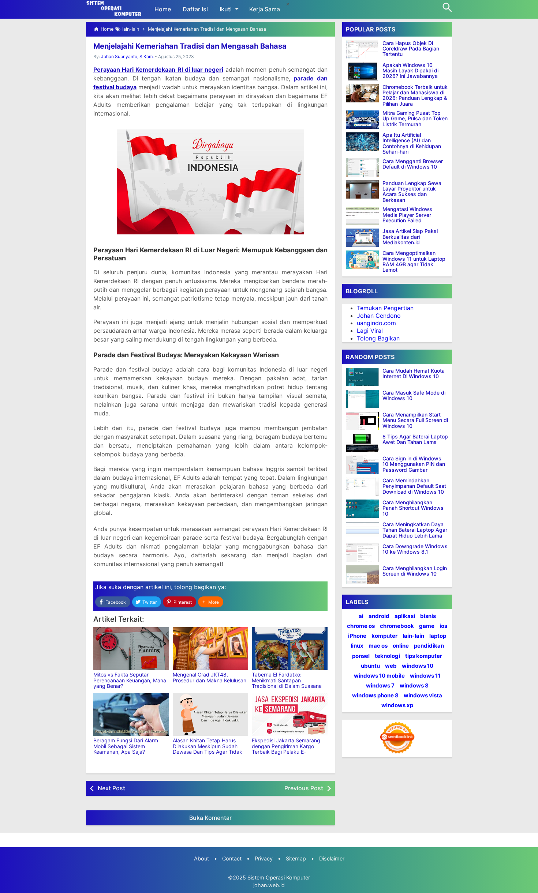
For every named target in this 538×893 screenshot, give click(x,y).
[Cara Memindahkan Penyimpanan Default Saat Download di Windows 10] (364, 487)
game (426, 625)
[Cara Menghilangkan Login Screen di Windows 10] (364, 574)
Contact (232, 858)
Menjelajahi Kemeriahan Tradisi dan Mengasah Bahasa (190, 46)
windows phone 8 (375, 695)
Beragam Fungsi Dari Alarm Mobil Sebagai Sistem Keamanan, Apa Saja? (125, 746)
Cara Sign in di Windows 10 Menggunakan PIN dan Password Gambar (413, 464)
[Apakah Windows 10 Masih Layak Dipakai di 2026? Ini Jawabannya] (362, 71)
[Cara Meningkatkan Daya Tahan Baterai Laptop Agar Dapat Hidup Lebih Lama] (364, 530)
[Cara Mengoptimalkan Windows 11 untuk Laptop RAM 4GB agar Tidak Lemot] (362, 259)
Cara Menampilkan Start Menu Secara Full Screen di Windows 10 (415, 420)
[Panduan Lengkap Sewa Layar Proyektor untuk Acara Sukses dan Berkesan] (362, 189)
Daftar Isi (195, 9)
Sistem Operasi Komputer (278, 877)
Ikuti (226, 9)
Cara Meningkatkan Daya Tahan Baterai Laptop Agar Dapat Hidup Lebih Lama (414, 529)
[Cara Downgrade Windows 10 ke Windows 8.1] (364, 552)
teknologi (387, 655)
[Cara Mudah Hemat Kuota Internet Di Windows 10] (364, 377)
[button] (210, 602)
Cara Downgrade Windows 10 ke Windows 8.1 (415, 549)
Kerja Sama (264, 9)
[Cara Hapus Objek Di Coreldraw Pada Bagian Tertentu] (362, 49)
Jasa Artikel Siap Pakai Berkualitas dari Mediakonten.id (410, 237)
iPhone (357, 636)
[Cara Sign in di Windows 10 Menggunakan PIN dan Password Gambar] (364, 465)
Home (162, 9)
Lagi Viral (370, 331)
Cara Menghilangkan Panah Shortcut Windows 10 (413, 508)
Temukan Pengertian (385, 308)
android (379, 616)
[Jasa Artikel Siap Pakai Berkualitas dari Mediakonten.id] (362, 238)
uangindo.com (376, 323)
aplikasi (405, 616)
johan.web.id (269, 885)
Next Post (111, 788)
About (201, 858)
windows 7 (380, 685)
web (391, 665)
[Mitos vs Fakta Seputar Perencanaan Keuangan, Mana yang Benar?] (131, 648)
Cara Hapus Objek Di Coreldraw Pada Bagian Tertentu (410, 48)
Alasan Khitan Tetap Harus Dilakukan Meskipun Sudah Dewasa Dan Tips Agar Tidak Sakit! (207, 748)
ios (443, 625)
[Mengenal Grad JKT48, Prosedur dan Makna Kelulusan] (211, 648)
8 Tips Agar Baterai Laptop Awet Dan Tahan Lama (415, 439)
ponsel (361, 655)
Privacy (264, 858)
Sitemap (296, 858)
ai (361, 616)
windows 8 (414, 685)
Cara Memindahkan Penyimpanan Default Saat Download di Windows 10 (414, 486)
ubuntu (370, 665)
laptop (437, 636)
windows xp (397, 705)
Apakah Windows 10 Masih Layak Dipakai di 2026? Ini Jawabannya (410, 70)
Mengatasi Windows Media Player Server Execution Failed (407, 215)
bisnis (428, 616)
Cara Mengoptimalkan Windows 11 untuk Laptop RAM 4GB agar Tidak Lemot (413, 261)
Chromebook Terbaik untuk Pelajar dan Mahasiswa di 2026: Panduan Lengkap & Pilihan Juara (415, 95)
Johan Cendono (379, 315)
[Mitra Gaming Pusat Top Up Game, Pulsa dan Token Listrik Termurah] (362, 119)
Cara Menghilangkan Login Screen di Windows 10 (414, 571)
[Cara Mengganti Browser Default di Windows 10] (362, 167)
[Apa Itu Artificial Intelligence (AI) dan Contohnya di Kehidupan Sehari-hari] (362, 141)
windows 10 (417, 665)
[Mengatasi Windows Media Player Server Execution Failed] (362, 216)
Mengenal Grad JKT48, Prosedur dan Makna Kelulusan (209, 677)
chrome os (361, 625)
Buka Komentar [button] (210, 817)
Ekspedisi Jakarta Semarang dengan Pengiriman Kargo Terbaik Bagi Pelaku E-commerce (286, 748)
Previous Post (303, 788)
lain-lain (413, 636)
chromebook (397, 625)
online (401, 646)
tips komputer (423, 655)
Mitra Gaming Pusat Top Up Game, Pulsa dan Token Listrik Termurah (415, 118)
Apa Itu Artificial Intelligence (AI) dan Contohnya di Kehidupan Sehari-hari (411, 143)
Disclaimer (331, 858)
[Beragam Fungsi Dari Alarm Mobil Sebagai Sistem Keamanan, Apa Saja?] (131, 714)
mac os (378, 646)
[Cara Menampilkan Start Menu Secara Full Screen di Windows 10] (364, 421)
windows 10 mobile (379, 675)
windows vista (423, 695)
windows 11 (425, 675)
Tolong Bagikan (378, 338)
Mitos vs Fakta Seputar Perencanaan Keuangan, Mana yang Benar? (129, 680)
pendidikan (429, 646)
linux (357, 646)
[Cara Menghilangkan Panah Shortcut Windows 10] (364, 509)
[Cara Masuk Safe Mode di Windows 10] (364, 399)
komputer (384, 636)
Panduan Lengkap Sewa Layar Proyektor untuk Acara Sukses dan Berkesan (411, 191)
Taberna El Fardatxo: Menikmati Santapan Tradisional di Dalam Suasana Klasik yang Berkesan (287, 682)
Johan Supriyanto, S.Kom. (127, 56)
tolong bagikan (195, 587)
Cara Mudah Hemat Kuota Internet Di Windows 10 (413, 373)
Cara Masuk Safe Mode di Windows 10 (413, 395)
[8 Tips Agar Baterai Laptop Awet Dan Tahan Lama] (364, 443)
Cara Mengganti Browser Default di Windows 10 (412, 164)
